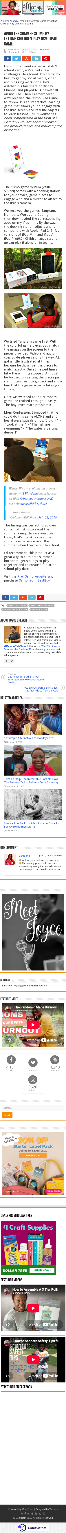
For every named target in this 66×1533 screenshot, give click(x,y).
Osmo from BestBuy (34, 580)
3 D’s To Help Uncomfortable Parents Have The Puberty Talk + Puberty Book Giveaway (31, 780)
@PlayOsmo (30, 493)
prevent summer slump (15, 609)
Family (14, 21)
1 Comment (13, 52)
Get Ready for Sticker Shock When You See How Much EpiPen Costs (26, 678)
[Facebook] (25, 1513)
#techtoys (40, 498)
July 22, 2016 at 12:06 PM (50, 856)
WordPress (27, 1509)
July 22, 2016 (47, 517)
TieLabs (53, 1509)
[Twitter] (28, 1513)
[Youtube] (35, 1513)
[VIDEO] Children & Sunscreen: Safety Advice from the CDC (41, 688)
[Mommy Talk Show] (33, 8)
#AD (50, 498)
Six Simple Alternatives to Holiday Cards (29, 738)
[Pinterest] (32, 1513)
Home (6, 21)
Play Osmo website (31, 576)
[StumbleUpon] (40, 1513)
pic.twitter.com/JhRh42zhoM (28, 503)
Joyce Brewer (13, 50)
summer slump (39, 609)
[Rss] (22, 1513)
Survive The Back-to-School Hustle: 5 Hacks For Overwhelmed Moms (31, 825)
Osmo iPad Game (17, 605)
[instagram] (43, 1513)
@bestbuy (26, 498)
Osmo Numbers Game (42, 605)
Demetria (24, 856)
